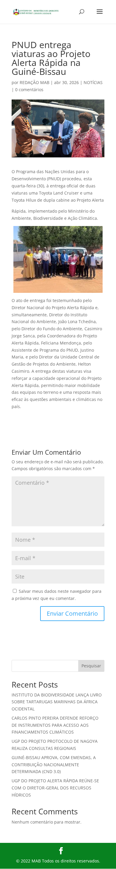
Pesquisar (91, 666)
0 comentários (29, 89)
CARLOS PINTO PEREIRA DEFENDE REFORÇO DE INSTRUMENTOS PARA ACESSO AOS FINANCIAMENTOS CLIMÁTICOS (55, 725)
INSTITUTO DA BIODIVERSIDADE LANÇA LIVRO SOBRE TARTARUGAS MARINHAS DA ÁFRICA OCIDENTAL (57, 702)
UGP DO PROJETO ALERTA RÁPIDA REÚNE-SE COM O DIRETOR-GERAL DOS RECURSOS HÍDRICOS (55, 788)
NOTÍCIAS (93, 82)
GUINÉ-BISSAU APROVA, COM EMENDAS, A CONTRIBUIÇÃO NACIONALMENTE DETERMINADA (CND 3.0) (54, 765)
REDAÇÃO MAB (34, 82)
